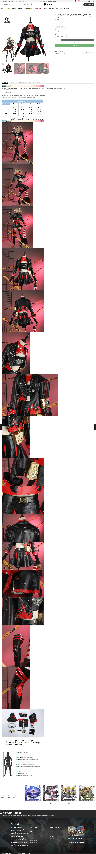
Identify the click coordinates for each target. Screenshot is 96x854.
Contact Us (32, 835)
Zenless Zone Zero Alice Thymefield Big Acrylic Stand (69, 802)
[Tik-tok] (28, 4)
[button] (77, 1)
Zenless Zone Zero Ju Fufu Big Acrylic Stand (87, 801)
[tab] (5, 82)
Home (3, 11)
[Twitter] (21, 4)
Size (56, 29)
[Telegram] (92, 52)
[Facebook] (83, 52)
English (80, 0)
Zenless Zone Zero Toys (16, 853)
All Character (8, 11)
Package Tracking (33, 840)
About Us (32, 831)
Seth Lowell (14, 11)
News (50, 831)
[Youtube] (31, 4)
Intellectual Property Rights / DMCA (56, 842)
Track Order (32, 838)
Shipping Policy (33, 833)
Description (5, 82)
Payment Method (52, 840)
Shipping (31, 82)
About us (15, 823)
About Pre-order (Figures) (18, 82)
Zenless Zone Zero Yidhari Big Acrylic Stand (33, 801)
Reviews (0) (40, 82)
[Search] (17, 4)
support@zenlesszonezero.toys (19, 1)
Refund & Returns (33, 842)
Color (56, 24)
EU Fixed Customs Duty (53, 834)
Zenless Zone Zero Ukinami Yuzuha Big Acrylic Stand (51, 802)
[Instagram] (24, 4)
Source (56, 34)
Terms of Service (52, 838)
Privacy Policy (51, 836)
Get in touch (64, 53)
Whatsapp (13, 847)
